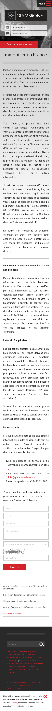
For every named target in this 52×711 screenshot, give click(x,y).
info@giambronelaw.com (21, 477)
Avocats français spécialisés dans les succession (24, 607)
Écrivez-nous (19, 27)
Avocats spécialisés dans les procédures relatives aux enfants (25, 587)
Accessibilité (29, 658)
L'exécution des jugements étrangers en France (24, 595)
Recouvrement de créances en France (19, 601)
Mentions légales (15, 652)
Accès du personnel (28, 661)
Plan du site (12, 661)
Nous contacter (20, 33)
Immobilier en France (12, 613)
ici (9, 469)
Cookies (39, 658)
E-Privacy (14, 703)
